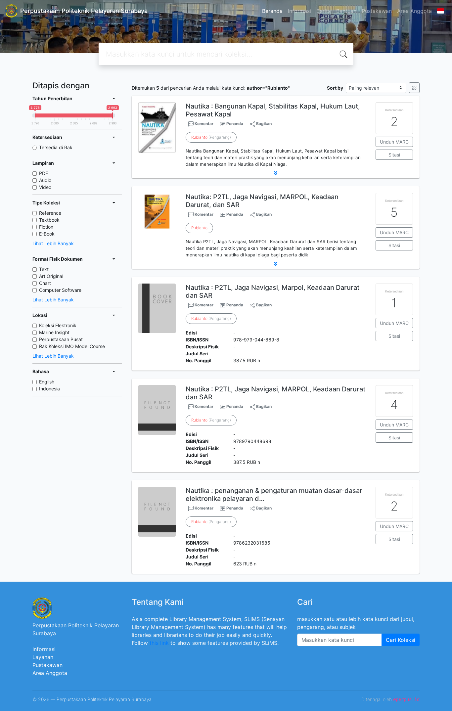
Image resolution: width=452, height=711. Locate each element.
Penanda (234, 123)
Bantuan (346, 11)
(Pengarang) (211, 137)
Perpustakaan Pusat (61, 339)
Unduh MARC (394, 142)
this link (159, 643)
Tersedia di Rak (55, 147)
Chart (45, 283)
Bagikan (263, 123)
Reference (50, 213)
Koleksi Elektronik (57, 325)
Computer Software (60, 290)
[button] (276, 173)
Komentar (203, 123)
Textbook (49, 220)
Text (44, 269)
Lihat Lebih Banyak (53, 243)
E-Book (47, 234)
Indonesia (49, 388)
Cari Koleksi (400, 640)
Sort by (335, 88)
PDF (43, 173)
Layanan (42, 657)
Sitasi (394, 154)
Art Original (51, 276)
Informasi (299, 11)
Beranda (272, 11)
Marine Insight (54, 332)
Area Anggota (414, 11)
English (46, 381)
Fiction (46, 227)
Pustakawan (377, 11)
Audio (45, 180)
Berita (323, 11)
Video (45, 187)
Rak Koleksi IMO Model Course (72, 346)
